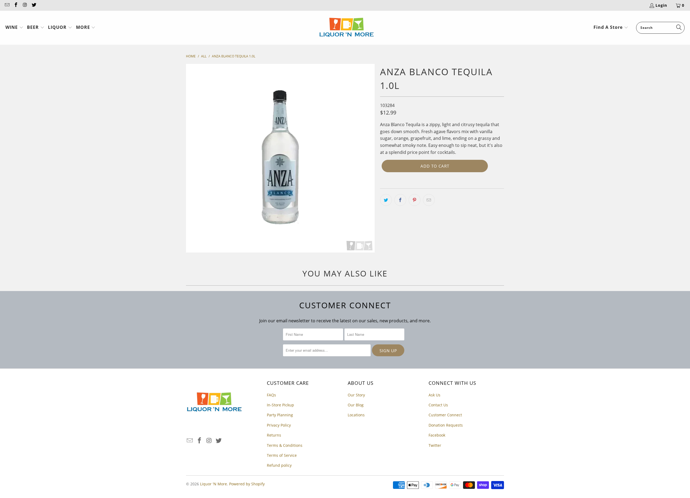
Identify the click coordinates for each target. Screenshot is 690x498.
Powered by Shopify (247, 483)
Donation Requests (446, 425)
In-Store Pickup (280, 404)
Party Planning (280, 414)
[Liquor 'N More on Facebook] (16, 5)
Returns (274, 435)
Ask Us (434, 394)
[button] (14, 28)
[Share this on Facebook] (400, 200)
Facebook (437, 435)
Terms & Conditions (284, 445)
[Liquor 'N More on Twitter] (34, 5)
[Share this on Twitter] (386, 200)
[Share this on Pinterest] (414, 200)
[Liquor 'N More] (346, 27)
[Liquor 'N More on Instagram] (24, 5)
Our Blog (356, 404)
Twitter (435, 445)
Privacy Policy (279, 425)
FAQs (271, 394)
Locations (356, 414)
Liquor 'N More (213, 483)
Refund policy (279, 465)
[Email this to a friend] (429, 200)
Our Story (356, 394)
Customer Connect (445, 414)
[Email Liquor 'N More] (6, 5)
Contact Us (438, 404)
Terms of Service (282, 455)
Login (661, 5)
